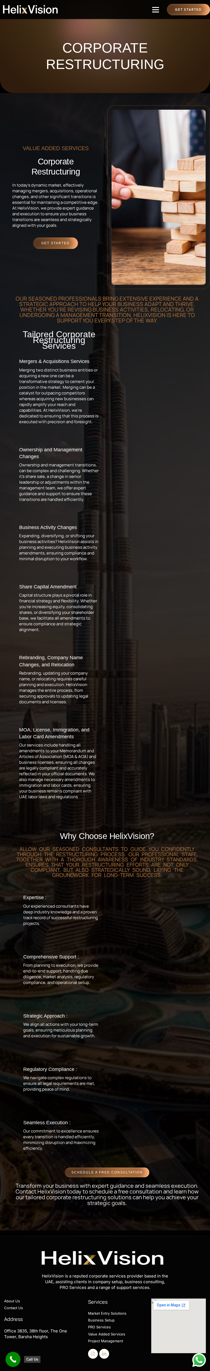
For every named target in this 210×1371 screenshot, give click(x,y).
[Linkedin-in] (104, 1354)
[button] (155, 9)
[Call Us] (13, 1359)
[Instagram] (93, 1354)
